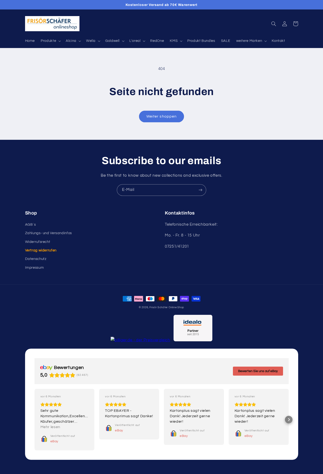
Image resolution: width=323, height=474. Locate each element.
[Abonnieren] (200, 190)
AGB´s (30, 224)
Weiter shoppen (161, 116)
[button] (50, 41)
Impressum (34, 267)
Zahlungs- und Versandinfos (48, 233)
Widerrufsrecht (37, 242)
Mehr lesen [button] (50, 427)
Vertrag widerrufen (41, 250)
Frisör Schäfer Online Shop (166, 307)
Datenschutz (36, 259)
